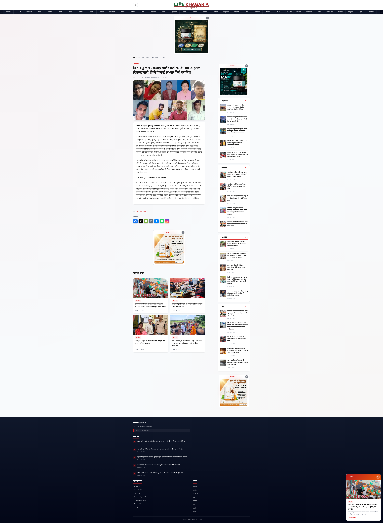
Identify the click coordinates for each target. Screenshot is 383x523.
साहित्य (216, 12)
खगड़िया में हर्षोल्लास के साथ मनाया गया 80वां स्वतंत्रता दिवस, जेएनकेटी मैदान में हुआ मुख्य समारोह (237, 175)
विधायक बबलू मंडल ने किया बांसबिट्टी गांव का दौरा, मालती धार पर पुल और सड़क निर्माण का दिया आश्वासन (237, 211)
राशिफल (340, 12)
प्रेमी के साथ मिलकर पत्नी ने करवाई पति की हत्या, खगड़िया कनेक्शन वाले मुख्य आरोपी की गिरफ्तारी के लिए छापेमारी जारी (237, 326)
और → (246, 101)
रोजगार (267, 12)
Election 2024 (288, 12)
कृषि (361, 12)
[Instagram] (167, 221)
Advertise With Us (139, 490)
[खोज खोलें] (135, 5)
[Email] (151, 221)
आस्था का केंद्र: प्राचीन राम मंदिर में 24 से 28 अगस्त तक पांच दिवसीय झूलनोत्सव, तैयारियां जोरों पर (237, 107)
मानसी (70, 12)
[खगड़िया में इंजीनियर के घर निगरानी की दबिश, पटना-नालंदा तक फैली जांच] (187, 295)
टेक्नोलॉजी (309, 12)
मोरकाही (257, 12)
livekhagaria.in (139, 423)
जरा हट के (236, 12)
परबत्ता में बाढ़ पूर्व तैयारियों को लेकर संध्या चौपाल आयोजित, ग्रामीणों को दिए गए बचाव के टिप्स (237, 119)
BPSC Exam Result (141, 212)
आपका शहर (29, 12)
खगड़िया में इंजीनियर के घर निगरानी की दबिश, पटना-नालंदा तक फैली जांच (236, 186)
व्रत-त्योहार (112, 12)
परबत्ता (39, 12)
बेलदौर (91, 12)
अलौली (122, 12)
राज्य (143, 12)
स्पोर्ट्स (133, 12)
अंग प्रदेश (298, 12)
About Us (137, 486)
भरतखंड (205, 12)
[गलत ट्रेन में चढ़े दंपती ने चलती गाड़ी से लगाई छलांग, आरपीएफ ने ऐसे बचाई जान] (150, 333)
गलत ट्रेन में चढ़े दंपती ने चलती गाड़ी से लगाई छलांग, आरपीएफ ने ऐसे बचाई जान (237, 198)
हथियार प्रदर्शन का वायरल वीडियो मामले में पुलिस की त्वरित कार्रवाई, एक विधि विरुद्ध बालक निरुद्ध (237, 155)
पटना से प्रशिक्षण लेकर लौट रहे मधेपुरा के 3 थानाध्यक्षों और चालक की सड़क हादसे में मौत (237, 363)
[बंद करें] (378, 477)
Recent (19, 12)
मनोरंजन (371, 12)
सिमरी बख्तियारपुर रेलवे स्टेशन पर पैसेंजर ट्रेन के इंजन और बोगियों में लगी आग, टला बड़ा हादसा (237, 351)
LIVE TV (278, 12)
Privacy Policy (138, 504)
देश (247, 12)
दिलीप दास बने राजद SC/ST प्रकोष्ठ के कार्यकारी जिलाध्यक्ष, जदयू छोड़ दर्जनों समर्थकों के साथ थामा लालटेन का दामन (237, 280)
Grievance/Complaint (140, 500)
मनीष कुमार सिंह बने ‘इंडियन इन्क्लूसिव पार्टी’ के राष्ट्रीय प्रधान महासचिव (236, 267)
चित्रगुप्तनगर (226, 12)
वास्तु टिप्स (350, 12)
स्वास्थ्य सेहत (330, 12)
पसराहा (102, 12)
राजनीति (50, 12)
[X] (141, 221)
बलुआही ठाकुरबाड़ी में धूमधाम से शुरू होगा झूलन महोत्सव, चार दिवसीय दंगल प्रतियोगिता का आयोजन (237, 131)
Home (136, 507)
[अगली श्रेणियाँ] (381, 12)
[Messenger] (156, 221)
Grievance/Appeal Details (141, 497)
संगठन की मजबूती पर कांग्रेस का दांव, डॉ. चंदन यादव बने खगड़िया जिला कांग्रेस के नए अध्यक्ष (237, 293)
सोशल (195, 12)
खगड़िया (8, 12)
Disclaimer (137, 493)
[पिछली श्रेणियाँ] (1, 12)
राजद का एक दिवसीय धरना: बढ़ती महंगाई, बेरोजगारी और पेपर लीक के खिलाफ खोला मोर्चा (236, 244)
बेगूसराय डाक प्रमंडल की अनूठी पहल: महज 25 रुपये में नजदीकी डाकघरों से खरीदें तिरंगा (237, 224)
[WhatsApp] (162, 221)
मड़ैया (163, 12)
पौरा (319, 12)
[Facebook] (135, 221)
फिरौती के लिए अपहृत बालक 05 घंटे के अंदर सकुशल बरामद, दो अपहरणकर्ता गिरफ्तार (237, 143)
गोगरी (60, 12)
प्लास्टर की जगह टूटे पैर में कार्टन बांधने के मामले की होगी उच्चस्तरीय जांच (236, 339)
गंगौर (184, 12)
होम (134, 58)
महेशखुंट (153, 12)
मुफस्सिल (174, 12)
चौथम (80, 12)
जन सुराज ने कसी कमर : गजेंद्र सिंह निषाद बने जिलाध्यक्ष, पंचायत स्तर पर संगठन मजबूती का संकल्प (237, 256)
